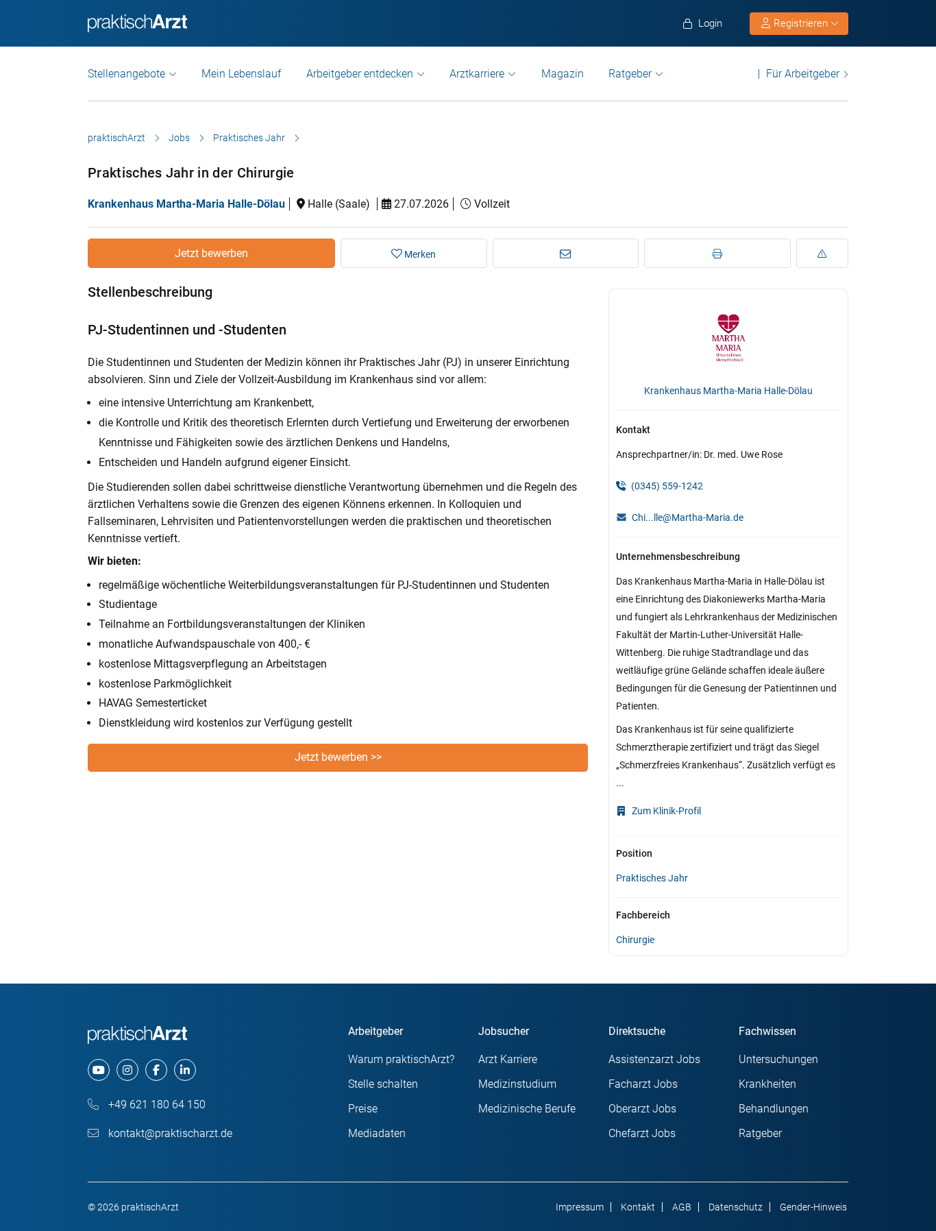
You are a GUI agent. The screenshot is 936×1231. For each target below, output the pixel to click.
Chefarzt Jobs (642, 1133)
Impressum (580, 1207)
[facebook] (156, 1070)
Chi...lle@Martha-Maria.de (687, 517)
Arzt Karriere (507, 1059)
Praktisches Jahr (249, 137)
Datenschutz (736, 1207)
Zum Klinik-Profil (665, 810)
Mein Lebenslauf (241, 74)
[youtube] (99, 1070)
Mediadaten (377, 1133)
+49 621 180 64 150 (156, 1104)
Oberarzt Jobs (642, 1108)
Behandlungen (774, 1108)
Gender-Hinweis (813, 1207)
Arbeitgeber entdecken (359, 74)
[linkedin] (185, 1070)
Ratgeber (630, 74)
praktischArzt (116, 137)
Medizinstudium (517, 1083)
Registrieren (800, 23)
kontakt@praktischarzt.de (169, 1133)
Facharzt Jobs (643, 1083)
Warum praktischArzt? (401, 1059)
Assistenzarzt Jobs (654, 1059)
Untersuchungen (778, 1059)
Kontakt (638, 1207)
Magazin (562, 74)
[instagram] (127, 1070)
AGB (681, 1207)
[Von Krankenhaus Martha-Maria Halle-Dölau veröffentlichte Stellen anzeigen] (729, 337)
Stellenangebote (126, 74)
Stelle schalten (383, 1083)
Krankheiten (767, 1083)
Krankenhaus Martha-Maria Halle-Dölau (186, 203)
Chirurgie (635, 939)
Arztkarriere (476, 74)
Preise (363, 1108)
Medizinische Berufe (527, 1108)
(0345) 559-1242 (666, 485)
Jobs (179, 137)
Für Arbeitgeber (802, 73)
